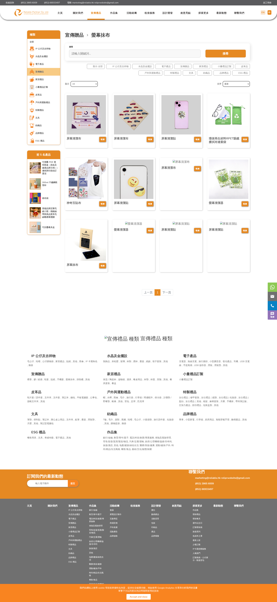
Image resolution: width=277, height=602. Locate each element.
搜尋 (225, 53)
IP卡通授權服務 (199, 549)
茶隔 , (160, 379)
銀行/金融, (108, 437)
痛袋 (31, 365)
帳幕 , (114, 401)
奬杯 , (136, 361)
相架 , (206, 401)
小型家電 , (190, 419)
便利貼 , (38, 419)
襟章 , (30, 379)
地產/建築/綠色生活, (129, 445)
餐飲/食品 (93, 579)
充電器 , (183, 361)
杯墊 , (147, 379)
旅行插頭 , (204, 361)
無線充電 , (193, 361)
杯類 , (129, 361)
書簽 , (142, 361)
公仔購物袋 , (48, 361)
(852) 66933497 (52, 2)
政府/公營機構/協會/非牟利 (96, 542)
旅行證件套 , (160, 419)
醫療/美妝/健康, (148, 445)
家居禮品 (203, 66)
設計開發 (168, 13)
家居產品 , (60, 361)
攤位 (153, 510)
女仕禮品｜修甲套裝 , (189, 397)
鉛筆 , (78, 419)
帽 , (104, 397)
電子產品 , (60, 437)
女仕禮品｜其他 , (193, 401)
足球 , (134, 401)
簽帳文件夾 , (33, 401)
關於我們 (78, 13)
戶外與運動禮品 (152, 73)
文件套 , (57, 397)
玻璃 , (123, 361)
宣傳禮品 (96, 13)
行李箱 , (200, 419)
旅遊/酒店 (93, 548)
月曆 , (223, 401)
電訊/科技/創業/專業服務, (142, 437)
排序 (219, 84)
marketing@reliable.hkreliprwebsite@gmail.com (95, 2)
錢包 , (73, 397)
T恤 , (105, 419)
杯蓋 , (153, 379)
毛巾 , (123, 397)
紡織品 (206, 73)
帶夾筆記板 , (241, 401)
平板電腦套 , (83, 397)
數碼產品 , (236, 419)
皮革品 (244, 66)
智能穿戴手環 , (223, 419)
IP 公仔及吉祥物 (120, 66)
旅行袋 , (130, 397)
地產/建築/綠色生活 (96, 558)
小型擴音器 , (216, 361)
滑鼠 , (211, 365)
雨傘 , (82, 361)
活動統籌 (132, 13)
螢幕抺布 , (71, 379)
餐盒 (114, 383)
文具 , (41, 437)
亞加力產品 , (185, 405)
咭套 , (47, 379)
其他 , (75, 361)
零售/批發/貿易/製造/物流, (116, 441)
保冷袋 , (159, 397)
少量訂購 (196, 544)
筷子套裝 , (157, 361)
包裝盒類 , (208, 405)
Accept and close (138, 596)
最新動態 (221, 13)
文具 (191, 73)
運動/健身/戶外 (95, 568)
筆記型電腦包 (47, 423)
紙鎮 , (149, 361)
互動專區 (114, 518)
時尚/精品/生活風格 (96, 574)
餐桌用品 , (138, 379)
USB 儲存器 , (200, 365)
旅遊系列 (196, 531)
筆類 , (30, 419)
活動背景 (155, 518)
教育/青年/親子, (122, 437)
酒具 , (129, 379)
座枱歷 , (116, 361)
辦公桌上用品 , (58, 419)
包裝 (153, 523)
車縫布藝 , (50, 437)
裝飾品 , (107, 361)
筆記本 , (66, 397)
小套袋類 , (148, 419)
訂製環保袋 (197, 527)
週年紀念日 (197, 523)
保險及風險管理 (96, 525)
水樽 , (110, 397)
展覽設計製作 (115, 514)
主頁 (60, 13)
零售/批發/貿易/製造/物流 (96, 531)
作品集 (114, 13)
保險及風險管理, (163, 437)
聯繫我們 (239, 13)
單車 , (182, 419)
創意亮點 (185, 13)
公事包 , (94, 397)
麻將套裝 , (215, 401)
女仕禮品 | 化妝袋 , (228, 397)
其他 (165, 361)
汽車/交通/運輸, (137, 441)
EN (263, 12)
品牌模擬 (155, 536)
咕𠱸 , (39, 361)
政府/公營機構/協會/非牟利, (158, 441)
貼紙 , (69, 361)
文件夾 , (48, 397)
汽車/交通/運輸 (95, 537)
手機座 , (231, 401)
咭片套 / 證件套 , (35, 397)
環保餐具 (196, 518)
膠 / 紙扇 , (38, 379)
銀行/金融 (93, 510)
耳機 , (236, 361)
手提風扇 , (188, 365)
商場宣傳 (114, 523)
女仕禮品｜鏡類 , (209, 397)
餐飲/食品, (126, 449)
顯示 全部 (98, 66)
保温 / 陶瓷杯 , (110, 379)
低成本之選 (197, 536)
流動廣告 (114, 531)
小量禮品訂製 (224, 66)
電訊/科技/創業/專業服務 (96, 520)
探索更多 (203, 13)
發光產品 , (228, 361)
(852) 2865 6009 (29, 2)
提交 (73, 483)
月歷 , (30, 423)
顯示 (67, 84)
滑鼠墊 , (218, 365)
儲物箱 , (122, 379)
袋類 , (118, 419)
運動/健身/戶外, (164, 445)
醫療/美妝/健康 (95, 564)
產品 (153, 531)
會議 (112, 510)
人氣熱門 (196, 553)
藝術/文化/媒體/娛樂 (142, 449)
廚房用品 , (210, 419)
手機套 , (61, 379)
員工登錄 (267, 2)
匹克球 (140, 401)
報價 (272, 317)
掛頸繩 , (80, 379)
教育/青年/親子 (95, 514)
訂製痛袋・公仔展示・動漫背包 (200, 559)
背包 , (127, 401)
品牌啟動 (114, 536)
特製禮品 (174, 73)
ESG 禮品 (243, 73)
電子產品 (166, 66)
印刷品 (154, 527)
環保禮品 (196, 514)
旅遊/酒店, (108, 445)
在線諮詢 (10, 2)
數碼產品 (155, 514)
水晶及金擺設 (145, 66)
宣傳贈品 (184, 66)
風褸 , (124, 419)
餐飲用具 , (32, 437)
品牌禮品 (224, 73)
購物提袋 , (116, 423)
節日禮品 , (197, 405)
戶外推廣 (114, 527)
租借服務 (150, 13)
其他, (116, 445)
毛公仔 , (31, 361)
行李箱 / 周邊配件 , (144, 397)
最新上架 (196, 540)
